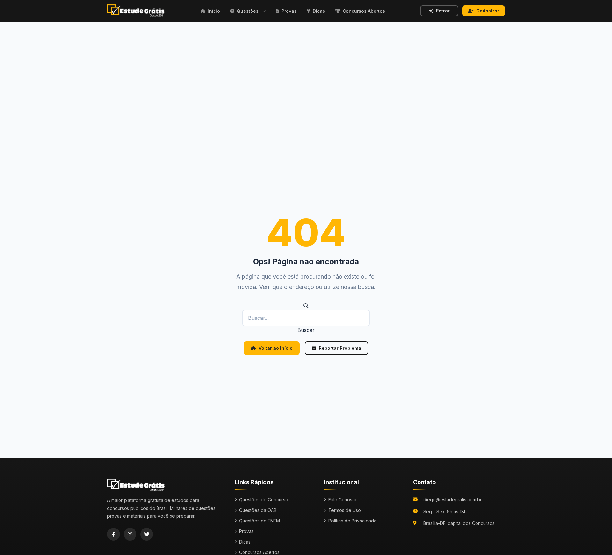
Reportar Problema (340, 348)
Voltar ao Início (276, 348)
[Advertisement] (306, 70)
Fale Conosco (343, 499)
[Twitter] (146, 534)
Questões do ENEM (259, 520)
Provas (246, 531)
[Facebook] (113, 534)
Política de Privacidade (352, 520)
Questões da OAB (258, 510)
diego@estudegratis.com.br (452, 499)
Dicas (245, 541)
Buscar (306, 330)
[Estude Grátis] (136, 10)
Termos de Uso (344, 510)
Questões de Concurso (263, 499)
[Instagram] (130, 534)
